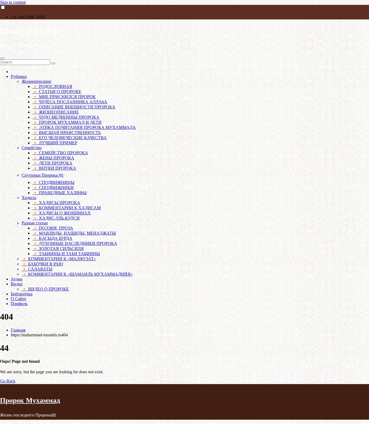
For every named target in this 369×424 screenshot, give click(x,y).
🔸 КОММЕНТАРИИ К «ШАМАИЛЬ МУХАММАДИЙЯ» (77, 274)
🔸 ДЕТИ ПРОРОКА (52, 163)
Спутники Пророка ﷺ (42, 175)
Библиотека (21, 294)
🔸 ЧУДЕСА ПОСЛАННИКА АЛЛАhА (69, 102)
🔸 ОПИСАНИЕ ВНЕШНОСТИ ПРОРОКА (73, 107)
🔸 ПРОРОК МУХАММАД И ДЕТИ (67, 122)
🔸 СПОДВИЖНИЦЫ (53, 182)
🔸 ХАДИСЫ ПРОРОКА (56, 202)
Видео (16, 284)
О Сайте (18, 298)
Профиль (19, 303)
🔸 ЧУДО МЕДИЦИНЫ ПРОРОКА (65, 117)
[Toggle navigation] (2, 58)
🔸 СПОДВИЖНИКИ (53, 187)
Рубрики (19, 76)
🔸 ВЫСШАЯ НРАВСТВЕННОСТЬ (66, 132)
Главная (18, 330)
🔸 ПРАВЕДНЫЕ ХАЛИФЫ (59, 192)
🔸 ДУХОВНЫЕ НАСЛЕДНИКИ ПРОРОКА (74, 243)
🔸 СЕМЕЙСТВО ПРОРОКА (60, 153)
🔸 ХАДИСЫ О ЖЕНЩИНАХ (61, 213)
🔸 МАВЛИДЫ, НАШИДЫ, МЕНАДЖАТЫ (74, 233)
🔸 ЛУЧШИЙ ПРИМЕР (54, 143)
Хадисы (29, 197)
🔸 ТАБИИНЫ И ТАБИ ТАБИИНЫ (66, 253)
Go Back (7, 381)
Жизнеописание (36, 81)
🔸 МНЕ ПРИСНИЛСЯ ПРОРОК (64, 96)
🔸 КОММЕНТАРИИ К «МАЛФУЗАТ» (59, 259)
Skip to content (13, 2)
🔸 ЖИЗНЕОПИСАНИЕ (55, 112)
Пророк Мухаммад (30, 31)
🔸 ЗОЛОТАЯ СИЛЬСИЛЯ (58, 248)
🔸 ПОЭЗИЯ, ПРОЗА (52, 228)
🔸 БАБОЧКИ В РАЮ (42, 264)
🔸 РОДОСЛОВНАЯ (52, 86)
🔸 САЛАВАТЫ (37, 269)
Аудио (16, 279)
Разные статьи (35, 223)
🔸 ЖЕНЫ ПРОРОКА (53, 158)
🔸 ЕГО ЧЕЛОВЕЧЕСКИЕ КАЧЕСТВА (69, 137)
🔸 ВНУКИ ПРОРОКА (54, 168)
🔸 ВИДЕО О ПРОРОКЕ (45, 289)
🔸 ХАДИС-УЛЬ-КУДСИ (56, 218)
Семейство (32, 147)
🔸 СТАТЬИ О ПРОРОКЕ (56, 91)
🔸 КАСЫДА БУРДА (52, 238)
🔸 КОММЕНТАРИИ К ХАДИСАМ (66, 208)
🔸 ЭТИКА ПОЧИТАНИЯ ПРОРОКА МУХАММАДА (84, 127)
